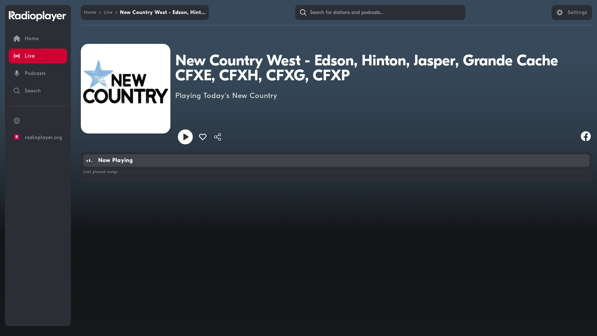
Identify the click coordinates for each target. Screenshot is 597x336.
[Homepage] (37, 16)
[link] (90, 12)
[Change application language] (38, 121)
